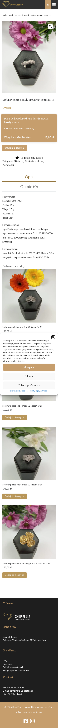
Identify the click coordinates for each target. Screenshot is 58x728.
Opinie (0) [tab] (29, 186)
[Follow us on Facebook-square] (26, 721)
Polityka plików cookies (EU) (16, 670)
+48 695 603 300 (15, 687)
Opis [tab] (29, 176)
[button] (53, 337)
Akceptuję (29, 367)
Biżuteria (18, 161)
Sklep (5, 15)
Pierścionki (8, 164)
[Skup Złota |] (12, 4)
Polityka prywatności (39, 391)
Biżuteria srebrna (34, 161)
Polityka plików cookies (19, 391)
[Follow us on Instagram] (32, 721)
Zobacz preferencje (29, 385)
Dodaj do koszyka (14, 147)
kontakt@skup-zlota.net (21, 690)
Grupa (39, 712)
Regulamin (8, 664)
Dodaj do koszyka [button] (14, 417)
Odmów (29, 376)
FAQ (5, 660)
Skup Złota (17, 707)
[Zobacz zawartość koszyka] (48, 4)
